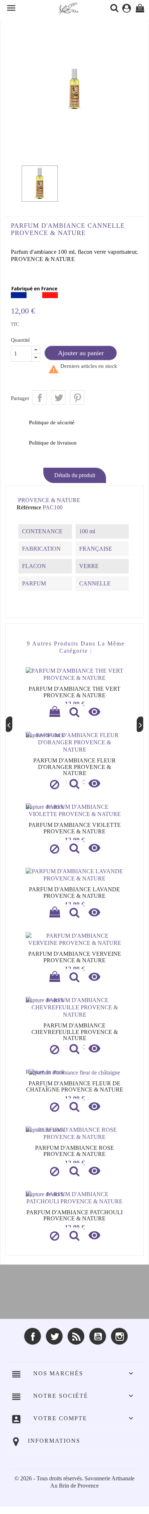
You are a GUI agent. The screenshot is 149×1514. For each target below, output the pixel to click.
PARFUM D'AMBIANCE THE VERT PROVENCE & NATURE (74, 692)
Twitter (54, 1336)
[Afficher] (74, 713)
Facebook (32, 1336)
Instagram (119, 1336)
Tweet (58, 397)
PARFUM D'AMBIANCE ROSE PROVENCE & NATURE (74, 1151)
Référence (29, 507)
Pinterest (77, 397)
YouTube (97, 1336)
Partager (39, 397)
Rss (76, 1336)
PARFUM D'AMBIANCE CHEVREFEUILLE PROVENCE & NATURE (74, 1031)
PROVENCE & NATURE (49, 500)
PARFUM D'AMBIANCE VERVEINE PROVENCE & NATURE (74, 957)
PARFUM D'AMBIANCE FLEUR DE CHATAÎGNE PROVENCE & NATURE (74, 1086)
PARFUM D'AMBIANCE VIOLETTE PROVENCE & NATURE (75, 828)
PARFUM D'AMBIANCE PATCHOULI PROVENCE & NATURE (74, 1215)
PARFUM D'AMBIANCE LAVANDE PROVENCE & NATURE (74, 892)
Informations (54, 1441)
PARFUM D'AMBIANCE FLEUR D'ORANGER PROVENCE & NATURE (74, 766)
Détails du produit (74, 475)
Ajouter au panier (81, 353)
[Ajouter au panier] (55, 713)
